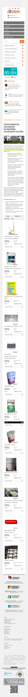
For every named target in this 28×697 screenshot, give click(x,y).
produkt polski (17, 360)
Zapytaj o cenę (18, 243)
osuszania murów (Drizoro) (11, 212)
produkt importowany (18, 562)
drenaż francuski (12, 203)
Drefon (15, 328)
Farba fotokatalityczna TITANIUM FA (15, 109)
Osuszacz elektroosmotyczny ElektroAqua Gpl (10, 356)
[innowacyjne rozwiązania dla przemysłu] (14, 578)
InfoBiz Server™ (13, 662)
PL (9, 8)
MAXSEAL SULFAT (10, 472)
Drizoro (15, 388)
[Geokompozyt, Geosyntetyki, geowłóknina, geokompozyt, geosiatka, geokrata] (14, 552)
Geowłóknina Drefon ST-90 (13, 326)
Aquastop (16, 240)
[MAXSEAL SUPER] (14, 406)
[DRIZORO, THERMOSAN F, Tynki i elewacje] (14, 437)
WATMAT (10, 93)
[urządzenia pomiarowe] (14, 588)
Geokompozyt (9, 560)
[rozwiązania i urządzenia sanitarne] (14, 598)
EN (12, 8)
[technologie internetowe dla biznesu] (14, 607)
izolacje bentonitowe (14, 207)
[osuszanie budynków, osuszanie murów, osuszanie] (14, 346)
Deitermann (16, 300)
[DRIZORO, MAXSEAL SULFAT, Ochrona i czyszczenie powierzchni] (14, 464)
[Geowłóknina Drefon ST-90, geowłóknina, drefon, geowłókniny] (14, 318)
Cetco (15, 504)
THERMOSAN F (9, 444)
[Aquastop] (14, 228)
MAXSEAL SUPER (10, 414)
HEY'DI (15, 270)
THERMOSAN (9, 386)
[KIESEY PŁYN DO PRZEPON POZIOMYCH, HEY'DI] (14, 258)
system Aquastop (9, 209)
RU (15, 8)
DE (18, 8)
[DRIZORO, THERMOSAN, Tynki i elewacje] (14, 378)
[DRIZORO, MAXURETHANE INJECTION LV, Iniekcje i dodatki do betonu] (14, 522)
